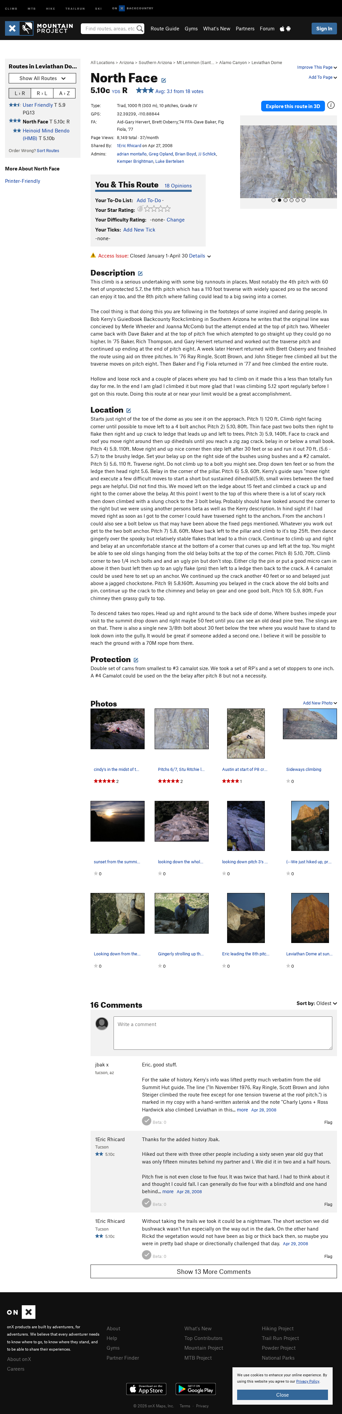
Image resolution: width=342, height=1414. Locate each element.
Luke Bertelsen (169, 161)
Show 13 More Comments (214, 1271)
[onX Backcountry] (132, 8)
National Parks (278, 1358)
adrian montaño (132, 153)
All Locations (103, 62)
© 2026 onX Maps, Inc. (153, 1405)
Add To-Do (149, 200)
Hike (50, 8)
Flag (328, 1122)
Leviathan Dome (266, 62)
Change (176, 219)
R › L (42, 93)
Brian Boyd (185, 153)
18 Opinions (178, 185)
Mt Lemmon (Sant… (195, 62)
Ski (98, 8)
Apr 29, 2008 (295, 1243)
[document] (282, 1386)
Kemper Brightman (135, 161)
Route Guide (165, 28)
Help (112, 1338)
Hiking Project (278, 1328)
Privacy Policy (307, 1381)
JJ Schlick (207, 153)
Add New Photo (318, 702)
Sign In (324, 28)
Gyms (191, 28)
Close (282, 1395)
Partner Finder (123, 1358)
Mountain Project (203, 1348)
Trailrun (75, 8)
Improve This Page (315, 67)
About (113, 1328)
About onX (19, 1359)
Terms (185, 1405)
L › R (20, 93)
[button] (246, 162)
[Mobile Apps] (285, 28)
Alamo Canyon (233, 62)
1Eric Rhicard (129, 145)
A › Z (64, 93)
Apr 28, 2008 (264, 1109)
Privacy (202, 1405)
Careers (15, 1369)
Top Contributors (203, 1338)
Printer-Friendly (22, 181)
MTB (32, 8)
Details (197, 256)
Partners (245, 28)
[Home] (42, 28)
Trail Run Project (280, 1338)
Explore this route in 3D (293, 106)
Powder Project (279, 1348)
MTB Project (198, 1358)
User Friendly (38, 105)
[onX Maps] (21, 1317)
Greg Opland (161, 153)
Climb (11, 8)
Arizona (126, 62)
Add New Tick (139, 229)
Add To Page (321, 77)
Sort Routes (48, 150)
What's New (216, 28)
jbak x (102, 1064)
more (242, 1109)
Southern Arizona (155, 62)
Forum (267, 28)
